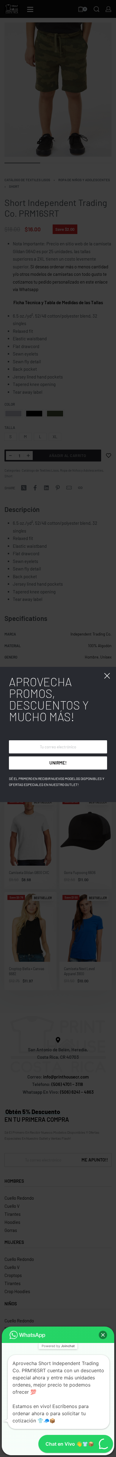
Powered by (58, 1346)
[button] (103, 1335)
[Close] (107, 676)
